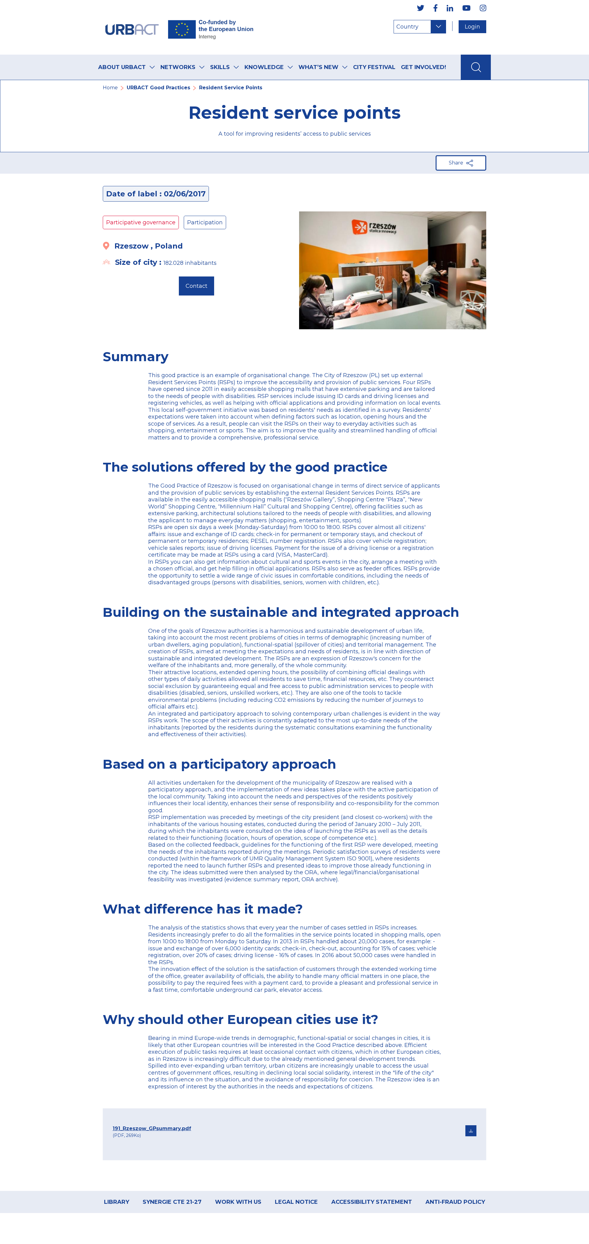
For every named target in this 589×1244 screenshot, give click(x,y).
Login (472, 26)
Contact (196, 286)
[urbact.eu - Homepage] (179, 27)
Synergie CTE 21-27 (172, 1202)
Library (116, 1202)
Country (407, 26)
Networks (177, 67)
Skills (220, 67)
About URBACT (122, 67)
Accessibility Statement (371, 1202)
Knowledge (264, 67)
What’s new (318, 67)
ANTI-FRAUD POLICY (455, 1202)
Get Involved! (423, 67)
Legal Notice (296, 1202)
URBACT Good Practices (158, 88)
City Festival (374, 67)
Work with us (238, 1202)
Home (110, 88)
